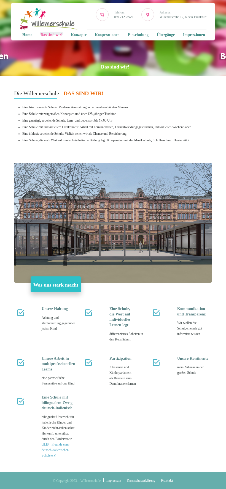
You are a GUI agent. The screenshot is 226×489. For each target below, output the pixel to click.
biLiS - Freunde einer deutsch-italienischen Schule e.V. (55, 450)
